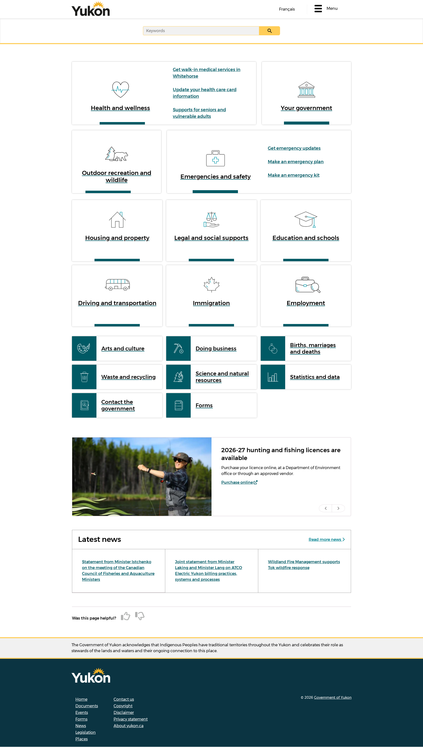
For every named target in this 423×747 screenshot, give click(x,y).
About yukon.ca (128, 725)
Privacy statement (131, 719)
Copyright (123, 706)
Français (287, 9)
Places (81, 739)
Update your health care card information (204, 93)
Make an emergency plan (296, 161)
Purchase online (237, 482)
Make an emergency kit (293, 175)
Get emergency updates (294, 148)
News (80, 725)
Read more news (325, 539)
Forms (81, 719)
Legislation (85, 732)
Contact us (124, 699)
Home (81, 699)
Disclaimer (124, 712)
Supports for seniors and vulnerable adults (199, 113)
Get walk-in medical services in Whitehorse (206, 73)
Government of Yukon (333, 697)
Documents (86, 706)
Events (81, 712)
